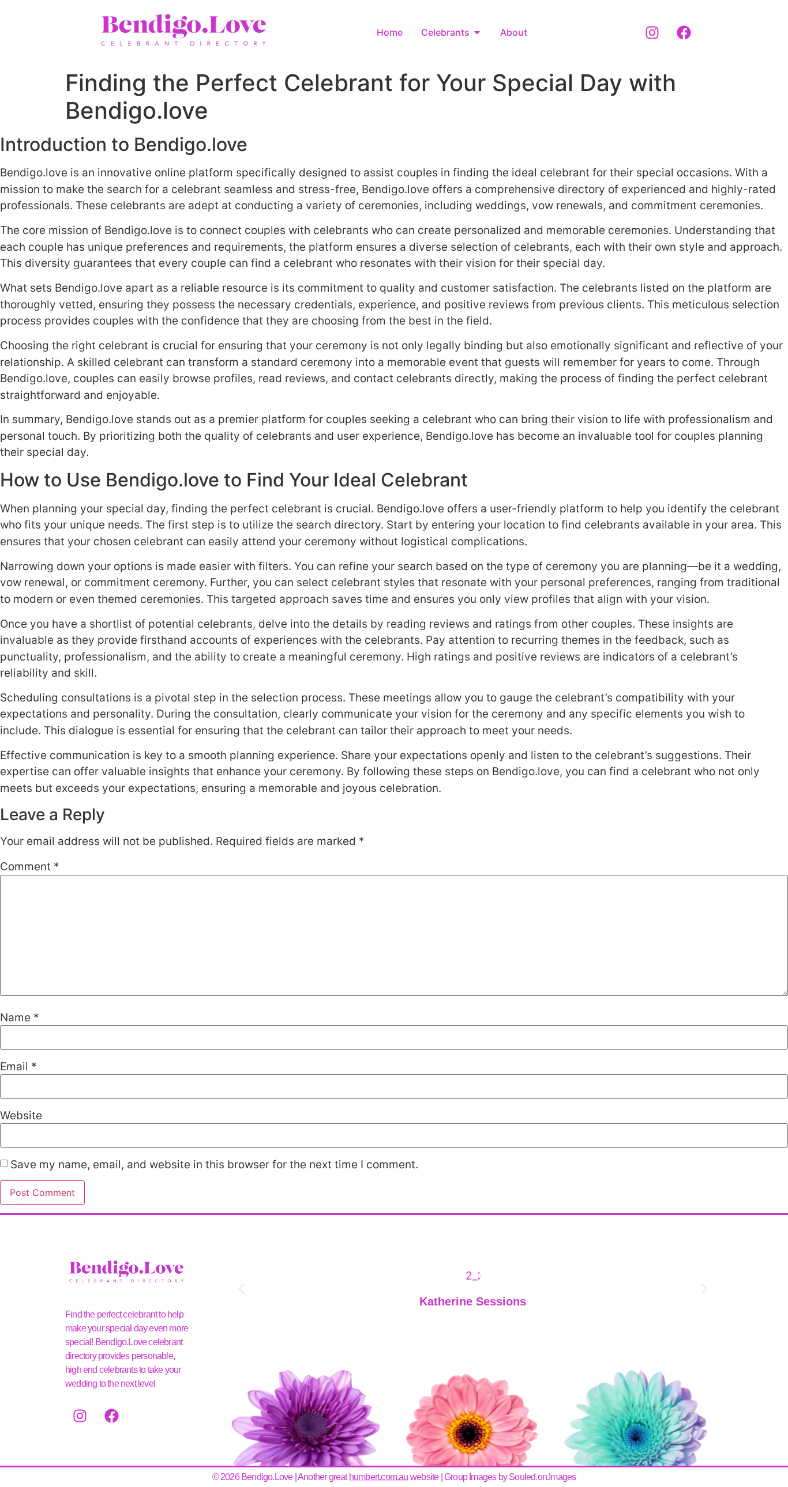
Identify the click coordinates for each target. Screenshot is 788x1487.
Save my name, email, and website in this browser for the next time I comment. (214, 1164)
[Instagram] (652, 32)
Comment (29, 866)
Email (18, 1066)
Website (21, 1115)
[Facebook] (684, 32)
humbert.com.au (378, 1477)
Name (19, 1017)
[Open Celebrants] (477, 32)
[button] (241, 1289)
